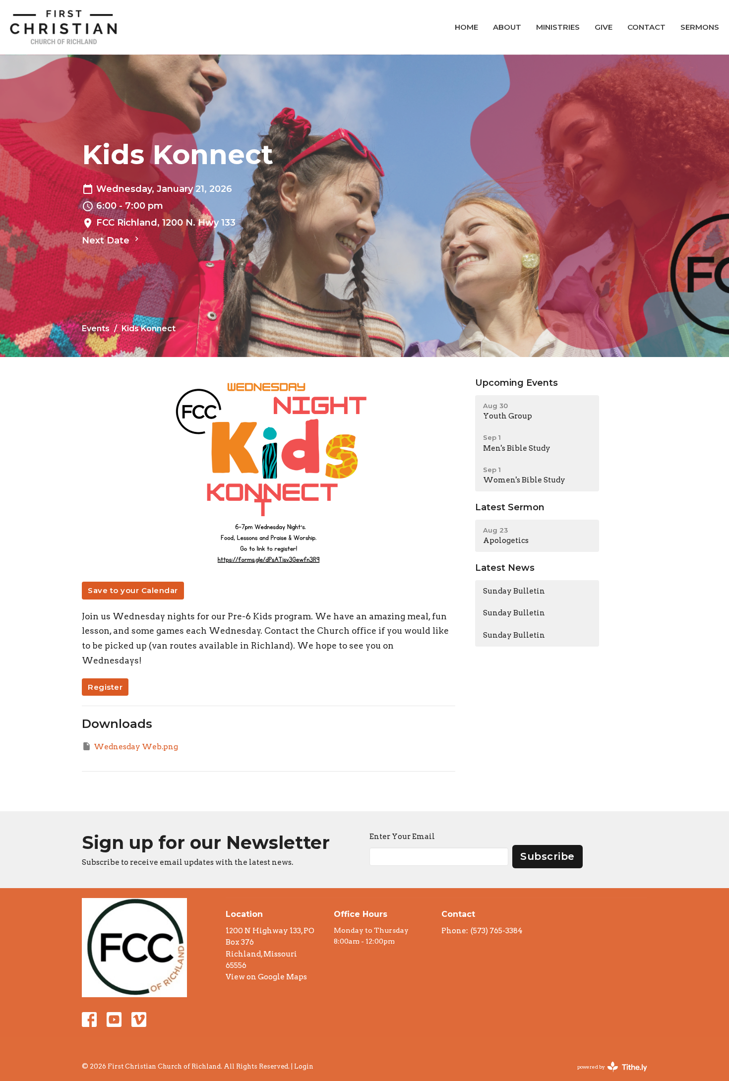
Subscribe (547, 856)
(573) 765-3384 (497, 930)
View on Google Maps (266, 976)
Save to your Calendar (133, 590)
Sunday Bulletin (514, 591)
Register (105, 687)
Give (603, 27)
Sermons (699, 27)
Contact (646, 27)
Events (96, 328)
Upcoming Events (516, 382)
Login (303, 1066)
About (507, 27)
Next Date (107, 240)
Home (466, 27)
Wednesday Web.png (136, 746)
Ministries (558, 27)
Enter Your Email (402, 836)
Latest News (505, 567)
